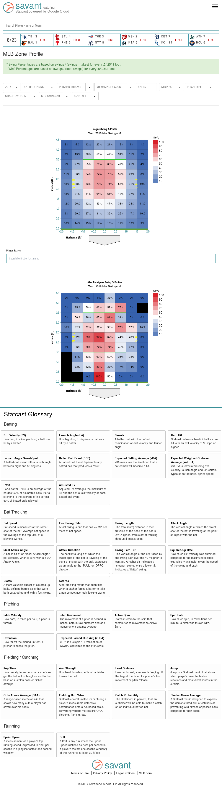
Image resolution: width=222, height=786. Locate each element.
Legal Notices (125, 773)
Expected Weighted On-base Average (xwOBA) (190, 460)
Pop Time (9, 668)
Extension (10, 638)
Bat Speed (10, 523)
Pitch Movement (70, 615)
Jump (174, 668)
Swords (64, 581)
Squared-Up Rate (181, 550)
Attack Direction (69, 550)
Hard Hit (176, 435)
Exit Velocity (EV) (14, 435)
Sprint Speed (12, 737)
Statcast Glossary (28, 413)
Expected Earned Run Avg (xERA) (82, 638)
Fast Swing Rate (69, 523)
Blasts (7, 581)
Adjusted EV (67, 485)
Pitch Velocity (12, 615)
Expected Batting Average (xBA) (136, 458)
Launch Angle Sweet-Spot (20, 458)
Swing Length (124, 523)
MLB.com (145, 773)
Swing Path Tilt (125, 550)
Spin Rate (176, 615)
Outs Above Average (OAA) (21, 695)
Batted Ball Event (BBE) (74, 458)
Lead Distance (124, 668)
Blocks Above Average (185, 695)
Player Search (13, 250)
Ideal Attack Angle (15, 550)
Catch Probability (126, 695)
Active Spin (122, 615)
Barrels (119, 435)
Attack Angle (178, 523)
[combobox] (111, 25)
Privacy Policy (103, 773)
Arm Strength (68, 668)
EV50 (6, 485)
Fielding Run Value (71, 695)
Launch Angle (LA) (71, 435)
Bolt (62, 737)
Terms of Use (80, 773)
